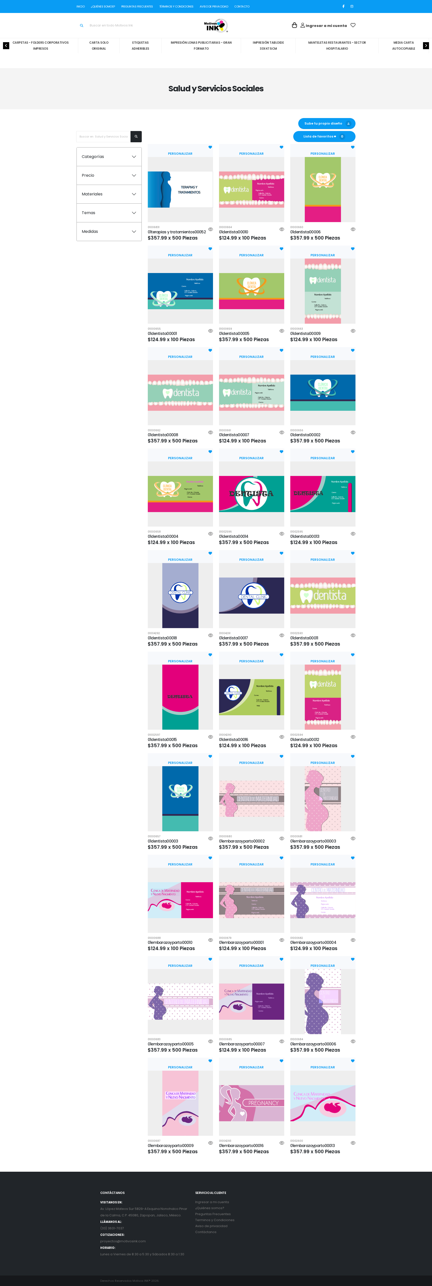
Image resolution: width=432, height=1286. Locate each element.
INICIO (81, 6)
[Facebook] (343, 6)
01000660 (296, 227)
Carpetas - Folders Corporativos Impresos (40, 45)
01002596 (225, 532)
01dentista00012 (304, 739)
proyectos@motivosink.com (123, 1241)
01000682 (296, 938)
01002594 (296, 735)
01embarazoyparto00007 (241, 1044)
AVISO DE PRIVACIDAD (214, 6)
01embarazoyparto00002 (241, 841)
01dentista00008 (163, 434)
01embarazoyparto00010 (170, 942)
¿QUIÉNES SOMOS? (103, 6)
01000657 (154, 836)
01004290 (225, 735)
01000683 (154, 1039)
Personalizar (180, 153)
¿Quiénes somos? (209, 1208)
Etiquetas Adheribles (140, 45)
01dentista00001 (162, 333)
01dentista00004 (163, 536)
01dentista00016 (233, 739)
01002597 (154, 735)
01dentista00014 (233, 536)
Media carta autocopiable (403, 45)
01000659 (225, 329)
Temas (88, 213)
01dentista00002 (305, 434)
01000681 (296, 836)
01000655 (154, 329)
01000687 (154, 1141)
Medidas (90, 231)
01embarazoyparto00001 (241, 942)
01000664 (225, 227)
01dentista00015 (162, 739)
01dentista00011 (304, 638)
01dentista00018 (162, 638)
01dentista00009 (305, 333)
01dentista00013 (304, 536)
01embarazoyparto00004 (313, 942)
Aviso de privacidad (211, 1226)
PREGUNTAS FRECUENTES (137, 6)
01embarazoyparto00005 (171, 1044)
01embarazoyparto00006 (313, 1044)
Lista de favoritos (324, 136)
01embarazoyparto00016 (241, 1145)
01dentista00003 (163, 841)
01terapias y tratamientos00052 (177, 232)
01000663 (296, 329)
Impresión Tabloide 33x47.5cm (268, 45)
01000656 (296, 430)
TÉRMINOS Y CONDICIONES (176, 6)
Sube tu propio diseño (322, 123)
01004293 (225, 1141)
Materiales (92, 194)
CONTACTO (241, 6)
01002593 (296, 633)
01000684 (296, 1039)
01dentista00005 (234, 333)
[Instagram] (351, 6)
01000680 (225, 836)
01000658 (154, 532)
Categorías (93, 156)
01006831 (154, 227)
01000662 (154, 430)
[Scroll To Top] (423, 1280)
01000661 (225, 430)
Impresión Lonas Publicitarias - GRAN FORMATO (201, 45)
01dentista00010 (233, 232)
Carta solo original (98, 45)
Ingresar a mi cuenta (212, 1202)
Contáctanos (205, 1232)
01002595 (296, 532)
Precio (88, 175)
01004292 (154, 633)
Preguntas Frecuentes (213, 1214)
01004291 (224, 633)
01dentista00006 (305, 232)
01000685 (225, 1039)
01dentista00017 (233, 638)
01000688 (154, 938)
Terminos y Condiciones (214, 1220)
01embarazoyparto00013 (312, 1145)
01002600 (296, 1141)
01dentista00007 (234, 434)
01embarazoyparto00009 (171, 1145)
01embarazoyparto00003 (313, 841)
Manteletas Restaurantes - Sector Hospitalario (337, 45)
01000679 (225, 938)
